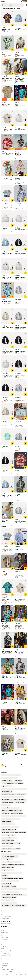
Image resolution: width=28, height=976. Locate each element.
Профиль (25, 974)
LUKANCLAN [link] (4, 677)
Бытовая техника (4, 932)
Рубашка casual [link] (6, 521)
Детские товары (4, 957)
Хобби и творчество (5, 944)
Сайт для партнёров (5, 918)
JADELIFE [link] (3, 78)
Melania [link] (17, 495)
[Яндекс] (10, 971)
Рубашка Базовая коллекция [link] (20, 205)
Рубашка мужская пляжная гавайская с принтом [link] (20, 79)
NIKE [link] (3, 447)
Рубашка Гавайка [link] (6, 302)
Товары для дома (4, 939)
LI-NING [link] (3, 548)
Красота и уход (4, 942)
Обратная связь (4, 963)
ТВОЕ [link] (16, 78)
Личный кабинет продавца (6, 913)
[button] (26, 5)
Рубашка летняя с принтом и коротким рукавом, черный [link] (20, 729)
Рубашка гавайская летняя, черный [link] (20, 574)
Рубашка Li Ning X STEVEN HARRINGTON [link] (7, 205)
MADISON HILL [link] (5, 301)
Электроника (4, 935)
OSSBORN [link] (17, 548)
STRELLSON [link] (4, 104)
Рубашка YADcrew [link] (6, 30)
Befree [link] (3, 521)
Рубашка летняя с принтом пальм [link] (6, 626)
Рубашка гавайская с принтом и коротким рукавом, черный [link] (20, 652)
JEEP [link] (3, 129)
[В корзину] (12, 25)
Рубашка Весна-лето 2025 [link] (7, 79)
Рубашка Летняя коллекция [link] (7, 153)
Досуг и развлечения (5, 928)
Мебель (2, 930)
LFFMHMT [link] (4, 573)
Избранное (16, 974)
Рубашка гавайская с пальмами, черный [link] (20, 154)
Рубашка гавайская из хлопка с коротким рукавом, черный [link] (7, 652)
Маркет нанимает (4, 965)
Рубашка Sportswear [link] (7, 447)
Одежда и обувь (4, 937)
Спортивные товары (5, 951)
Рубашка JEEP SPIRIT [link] (7, 129)
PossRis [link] (16, 423)
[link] (11, 775)
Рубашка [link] (3, 54)
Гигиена (2, 934)
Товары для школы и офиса (6, 950)
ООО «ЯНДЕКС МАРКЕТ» (9, 969)
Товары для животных (5, 953)
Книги (2, 948)
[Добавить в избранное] (12, 11)
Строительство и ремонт (6, 955)
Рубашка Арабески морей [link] (18, 626)
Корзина (21, 974)
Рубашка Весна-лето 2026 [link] (20, 471)
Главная (2, 974)
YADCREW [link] (4, 29)
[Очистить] (22, 5)
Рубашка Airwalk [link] (20, 29)
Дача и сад (3, 946)
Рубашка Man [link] (19, 179)
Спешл (7, 974)
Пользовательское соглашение (7, 961)
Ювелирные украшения (6, 958)
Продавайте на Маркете (6, 914)
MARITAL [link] (17, 625)
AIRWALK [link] (17, 29)
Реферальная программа (6, 923)
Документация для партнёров (7, 916)
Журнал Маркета (4, 967)
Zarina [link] (16, 179)
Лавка (11, 974)
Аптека (2, 941)
